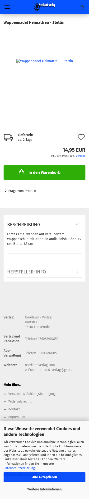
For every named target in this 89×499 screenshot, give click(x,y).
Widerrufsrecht (19, 401)
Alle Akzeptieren (44, 477)
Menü (7, 7)
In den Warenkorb (44, 172)
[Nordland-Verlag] (44, 7)
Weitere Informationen (44, 489)
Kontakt (14, 409)
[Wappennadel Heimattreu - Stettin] (44, 61)
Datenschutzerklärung (19, 468)
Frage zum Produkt (22, 191)
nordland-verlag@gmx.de (56, 370)
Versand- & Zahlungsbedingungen (33, 394)
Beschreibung (23, 224)
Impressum (16, 417)
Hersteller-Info (26, 272)
